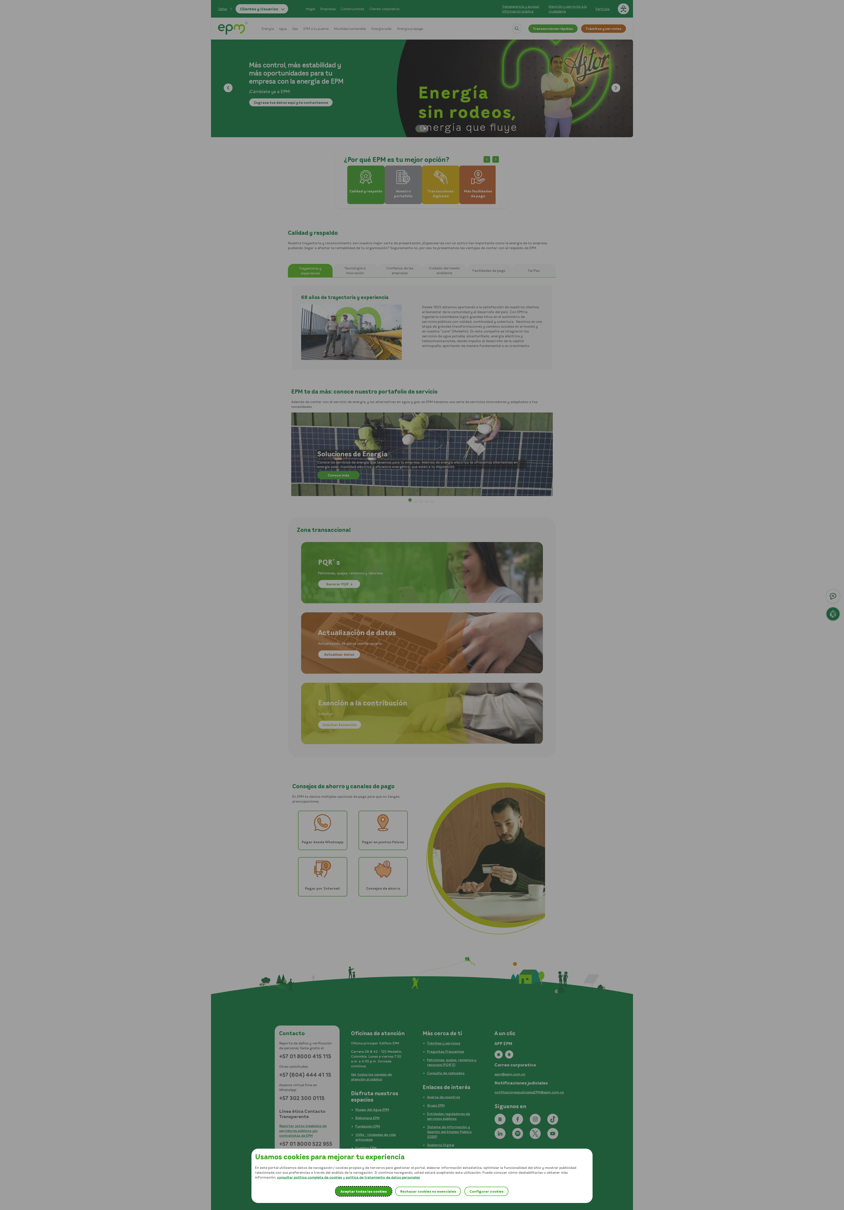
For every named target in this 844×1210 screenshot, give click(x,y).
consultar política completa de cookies (309, 1177)
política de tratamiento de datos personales (383, 1177)
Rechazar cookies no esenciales (428, 1191)
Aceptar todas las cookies (363, 1191)
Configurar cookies (486, 1191)
